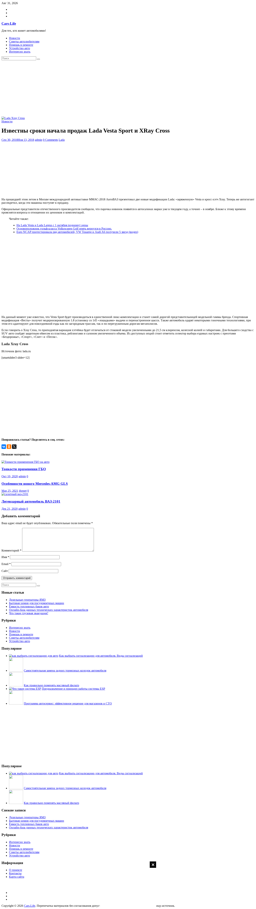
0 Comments (50, 139)
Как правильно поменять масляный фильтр (51, 685)
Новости (14, 38)
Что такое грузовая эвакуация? (28, 613)
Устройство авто (19, 48)
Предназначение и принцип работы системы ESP (73, 688)
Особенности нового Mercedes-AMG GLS (34, 484)
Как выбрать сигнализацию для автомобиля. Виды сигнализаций (101, 655)
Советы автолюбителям (24, 41)
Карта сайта (16, 876)
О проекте (15, 870)
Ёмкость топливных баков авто (29, 606)
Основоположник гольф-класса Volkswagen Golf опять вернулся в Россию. (64, 228)
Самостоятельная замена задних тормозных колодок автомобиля (65, 670)
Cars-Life (8, 23)
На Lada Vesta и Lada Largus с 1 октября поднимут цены (52, 225)
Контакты (15, 873)
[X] (14, 446)
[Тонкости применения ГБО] (25, 461)
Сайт (4, 570)
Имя (5, 557)
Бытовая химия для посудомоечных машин (36, 603)
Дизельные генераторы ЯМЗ (27, 599)
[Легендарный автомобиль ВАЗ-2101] (14, 494)
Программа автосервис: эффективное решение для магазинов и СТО (68, 703)
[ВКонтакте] (3, 446)
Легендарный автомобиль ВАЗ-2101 (30, 501)
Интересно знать (19, 51)
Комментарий (11, 550)
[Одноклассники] (9, 446)
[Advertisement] (128, 884)
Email (6, 564)
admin (38, 139)
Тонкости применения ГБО (23, 469)
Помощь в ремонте (21, 44)
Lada (62, 139)
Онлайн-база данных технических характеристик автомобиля (48, 609)
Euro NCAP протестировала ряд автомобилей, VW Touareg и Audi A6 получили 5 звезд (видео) (77, 232)
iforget (23, 490)
